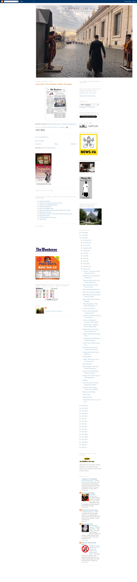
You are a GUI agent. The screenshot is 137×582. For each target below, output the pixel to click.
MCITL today (86, 394)
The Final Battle (87, 356)
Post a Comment (39, 141)
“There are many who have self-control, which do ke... (91, 281)
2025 (83, 235)
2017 (83, 421)
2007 (83, 447)
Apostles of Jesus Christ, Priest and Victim (50, 203)
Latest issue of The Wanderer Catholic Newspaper (90, 372)
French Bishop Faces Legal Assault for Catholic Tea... (90, 348)
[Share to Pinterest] (44, 130)
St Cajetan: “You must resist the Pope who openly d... (91, 272)
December (86, 240)
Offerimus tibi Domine (45, 212)
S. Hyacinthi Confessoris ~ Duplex (90, 511)
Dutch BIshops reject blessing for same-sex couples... (92, 296)
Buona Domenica (87, 364)
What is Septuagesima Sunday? (91, 289)
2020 (83, 413)
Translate (92, 107)
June (84, 256)
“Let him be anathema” (89, 308)
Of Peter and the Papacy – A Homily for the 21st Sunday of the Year (90, 481)
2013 (83, 432)
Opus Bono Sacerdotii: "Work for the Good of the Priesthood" (56, 214)
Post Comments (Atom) (49, 148)
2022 (83, 408)
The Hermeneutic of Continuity (47, 217)
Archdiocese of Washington (89, 479)
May (84, 258)
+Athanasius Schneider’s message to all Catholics (92, 316)
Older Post (74, 144)
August (85, 250)
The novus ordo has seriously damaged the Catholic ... (91, 384)
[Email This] (36, 130)
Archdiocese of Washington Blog (48, 205)
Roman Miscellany (44, 215)
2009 (83, 442)
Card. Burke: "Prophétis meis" (93, 495)
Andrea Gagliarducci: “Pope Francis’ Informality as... (90, 305)
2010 (83, 439)
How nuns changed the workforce (92, 292)
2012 (83, 434)
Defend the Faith (87, 397)
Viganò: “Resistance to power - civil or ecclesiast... (91, 360)
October (85, 245)
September (86, 248)
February (85, 266)
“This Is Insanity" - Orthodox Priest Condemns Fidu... (90, 326)
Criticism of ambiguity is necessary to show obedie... (91, 321)
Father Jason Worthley (45, 206)
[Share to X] (40, 130)
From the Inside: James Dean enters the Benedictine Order (55, 210)
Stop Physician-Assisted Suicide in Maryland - (91, 277)
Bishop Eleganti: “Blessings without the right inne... (90, 367)
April (84, 261)
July (84, 253)
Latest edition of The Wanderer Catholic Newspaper (91, 339)
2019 (83, 416)
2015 (83, 426)
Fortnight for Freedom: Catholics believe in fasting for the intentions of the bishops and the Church (94, 550)
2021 (83, 411)
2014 (83, 429)
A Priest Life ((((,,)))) (84, 8)
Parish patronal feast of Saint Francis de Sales (90, 286)
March (85, 263)
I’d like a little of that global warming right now (90, 312)
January (85, 269)
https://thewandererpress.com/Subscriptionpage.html (61, 124)
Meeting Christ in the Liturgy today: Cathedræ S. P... (91, 330)
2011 (83, 437)
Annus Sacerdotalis (44, 201)
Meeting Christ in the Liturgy (88, 96)
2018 (83, 419)
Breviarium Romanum (88, 493)
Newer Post (38, 144)
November (86, 243)
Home (56, 144)
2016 (83, 424)
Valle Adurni (42, 219)
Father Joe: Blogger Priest (46, 208)
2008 (83, 445)
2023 (83, 405)
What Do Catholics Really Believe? (89, 543)
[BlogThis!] (38, 130)
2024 (83, 238)
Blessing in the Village (89, 392)
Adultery (85, 380)
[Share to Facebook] (42, 130)
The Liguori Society (87, 524)
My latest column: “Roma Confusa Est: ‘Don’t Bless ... (91, 388)
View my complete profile (53, 311)
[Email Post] (66, 127)
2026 (83, 232)
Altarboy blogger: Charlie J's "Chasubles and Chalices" (94, 527)
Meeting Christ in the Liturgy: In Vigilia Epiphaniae (92, 376)
